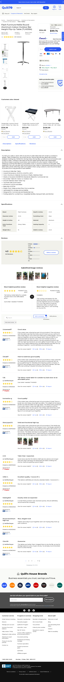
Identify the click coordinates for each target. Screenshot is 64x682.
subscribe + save (22, 627)
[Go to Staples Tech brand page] (44, 586)
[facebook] (33, 610)
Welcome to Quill (53, 619)
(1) (29, 260)
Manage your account (8, 624)
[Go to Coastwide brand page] (12, 586)
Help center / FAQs (7, 631)
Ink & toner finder (37, 622)
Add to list (44, 74)
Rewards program (22, 622)
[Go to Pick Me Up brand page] (20, 586)
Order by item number (39, 627)
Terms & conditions (11, 671)
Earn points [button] (56, 25)
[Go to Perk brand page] (28, 586)
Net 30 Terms (21, 630)
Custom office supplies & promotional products (24, 633)
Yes (35, 349)
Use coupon (49, 599)
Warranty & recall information (7, 637)
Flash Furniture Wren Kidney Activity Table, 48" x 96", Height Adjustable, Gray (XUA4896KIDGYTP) (52, 124)
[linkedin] (29, 610)
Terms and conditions (24, 604)
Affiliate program (22, 653)
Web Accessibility (53, 631)
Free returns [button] (44, 70)
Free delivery (45, 60)
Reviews (33, 144)
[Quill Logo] (7, 7)
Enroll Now (53, 33)
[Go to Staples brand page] (36, 586)
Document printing (22, 637)
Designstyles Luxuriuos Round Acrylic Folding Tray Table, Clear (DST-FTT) (10, 124)
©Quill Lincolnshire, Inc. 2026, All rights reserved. (23, 666)
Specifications (20, 144)
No (42, 349)
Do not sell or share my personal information (29, 674)
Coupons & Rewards (17, 13)
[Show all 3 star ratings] (36, 251)
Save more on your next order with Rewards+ (32, 2)
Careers (50, 628)
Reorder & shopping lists (39, 619)
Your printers (36, 624)
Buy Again (34, 13)
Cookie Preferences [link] (44, 671)
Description (7, 144)
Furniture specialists (23, 643)
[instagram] (24, 610)
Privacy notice (22, 671)
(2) (29, 257)
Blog (49, 622)
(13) (29, 249)
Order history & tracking (8, 619)
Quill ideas (20, 650)
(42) (29, 246)
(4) (29, 253)
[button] (63, 2)
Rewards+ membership (23, 619)
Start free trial (57, 39)
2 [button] (28, 560)
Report (50, 349)
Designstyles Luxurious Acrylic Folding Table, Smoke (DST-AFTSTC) (30, 124)
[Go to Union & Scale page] (52, 586)
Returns (4, 622)
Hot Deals (27, 13)
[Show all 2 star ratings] (36, 255)
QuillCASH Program (22, 624)
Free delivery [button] (6, 133)
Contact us (5, 645)
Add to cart (52, 49)
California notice (32, 671)
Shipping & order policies (9, 634)
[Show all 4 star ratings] (37, 247)
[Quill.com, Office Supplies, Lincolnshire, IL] (6, 666)
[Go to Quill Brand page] (4, 586)
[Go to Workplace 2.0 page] (60, 586)
